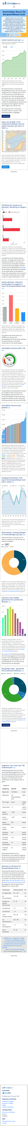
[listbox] (7, 544)
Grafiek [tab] (5, 47)
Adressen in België (7, 1103)
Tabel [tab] (11, 47)
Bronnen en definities (8, 1112)
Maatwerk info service (8, 1121)
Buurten (5, 167)
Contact (4, 1123)
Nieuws (4, 1114)
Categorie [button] (6, 785)
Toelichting (6, 116)
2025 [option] (6, 544)
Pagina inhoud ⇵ (15, 35)
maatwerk (7, 654)
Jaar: (3, 544)
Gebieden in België (7, 1101)
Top (24, 951)
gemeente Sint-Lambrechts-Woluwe (11, 591)
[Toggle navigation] (14, 6)
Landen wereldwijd (7, 1107)
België (24, 267)
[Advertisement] (14, 188)
